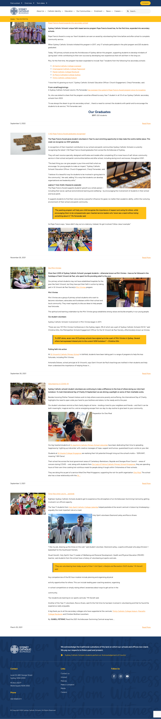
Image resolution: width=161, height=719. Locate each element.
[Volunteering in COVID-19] (27, 394)
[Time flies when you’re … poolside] (27, 504)
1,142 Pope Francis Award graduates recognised (66, 134)
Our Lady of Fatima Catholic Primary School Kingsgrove (113, 464)
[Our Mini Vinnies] (27, 278)
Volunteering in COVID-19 (58, 384)
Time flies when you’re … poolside (61, 494)
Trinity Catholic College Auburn (125, 611)
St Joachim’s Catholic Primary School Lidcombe (89, 445)
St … (78, 475)
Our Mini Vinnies (54, 268)
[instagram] (120, 676)
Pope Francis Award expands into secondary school (68, 23)
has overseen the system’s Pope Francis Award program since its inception (117, 90)
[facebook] (114, 676)
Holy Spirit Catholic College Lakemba (83, 507)
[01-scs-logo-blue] (19, 8)
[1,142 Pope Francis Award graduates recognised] (27, 144)
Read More (146, 123)
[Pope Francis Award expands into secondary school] (27, 33)
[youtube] (127, 676)
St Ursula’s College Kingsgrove (69, 453)
